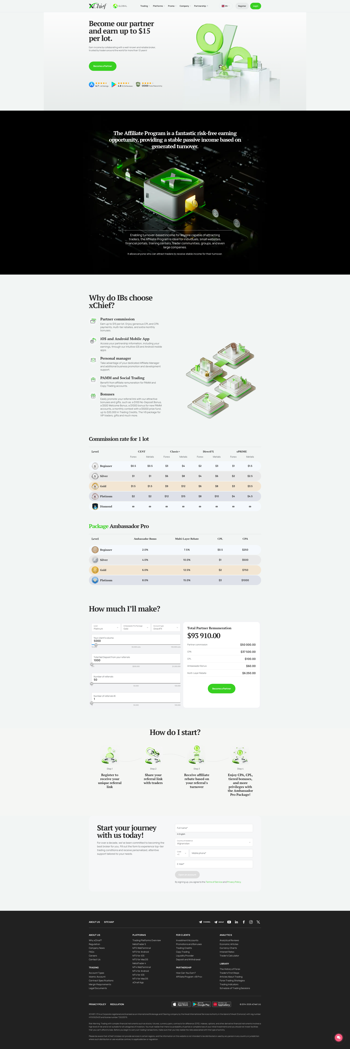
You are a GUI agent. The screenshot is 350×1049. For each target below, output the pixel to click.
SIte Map (109, 922)
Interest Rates (227, 951)
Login (255, 6)
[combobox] (106, 627)
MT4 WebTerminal (141, 967)
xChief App (138, 982)
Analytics (226, 934)
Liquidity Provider (185, 955)
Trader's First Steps (229, 972)
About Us (94, 922)
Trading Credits (184, 947)
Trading (94, 967)
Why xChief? (95, 940)
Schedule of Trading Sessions (235, 988)
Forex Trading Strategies (232, 980)
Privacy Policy (234, 881)
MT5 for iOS (138, 955)
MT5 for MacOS (140, 959)
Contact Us (94, 959)
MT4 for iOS (138, 974)
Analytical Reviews (229, 940)
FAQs (91, 951)
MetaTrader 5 (139, 944)
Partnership (200, 6)
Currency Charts (228, 947)
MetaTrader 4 (139, 963)
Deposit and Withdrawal (188, 959)
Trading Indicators (229, 984)
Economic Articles (229, 944)
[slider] (96, 644)
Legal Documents (98, 988)
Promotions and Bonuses (189, 944)
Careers (93, 955)
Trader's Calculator (229, 955)
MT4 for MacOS (140, 978)
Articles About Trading (231, 976)
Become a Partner (102, 66)
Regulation (94, 944)
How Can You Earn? (186, 972)
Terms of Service (214, 881)
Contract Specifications (101, 980)
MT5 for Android (140, 951)
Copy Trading (182, 951)
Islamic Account (97, 976)
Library (224, 963)
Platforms (139, 934)
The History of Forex (230, 969)
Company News (97, 947)
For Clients (183, 934)
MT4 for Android (140, 970)
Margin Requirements (100, 984)
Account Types (96, 972)
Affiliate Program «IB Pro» (189, 976)
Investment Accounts (187, 940)
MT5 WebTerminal (141, 947)
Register (242, 6)
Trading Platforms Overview (146, 940)
